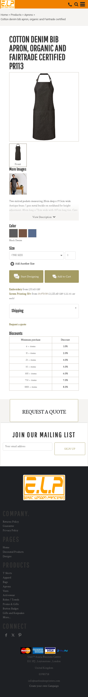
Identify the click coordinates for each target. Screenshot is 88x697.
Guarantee (8, 526)
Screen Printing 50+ (20, 294)
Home (4, 14)
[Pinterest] (20, 635)
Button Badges (11, 609)
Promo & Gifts (11, 604)
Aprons (28, 14)
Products (16, 14)
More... (7, 617)
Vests (6, 591)
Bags (5, 582)
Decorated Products (13, 552)
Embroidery (15, 289)
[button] (76, 4)
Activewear (9, 595)
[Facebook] (6, 635)
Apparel (7, 578)
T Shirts (7, 573)
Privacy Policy (10, 530)
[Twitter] (13, 635)
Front (18, 164)
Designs (7, 556)
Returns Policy (11, 522)
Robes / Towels (11, 600)
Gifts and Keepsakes (13, 613)
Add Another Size (24, 264)
